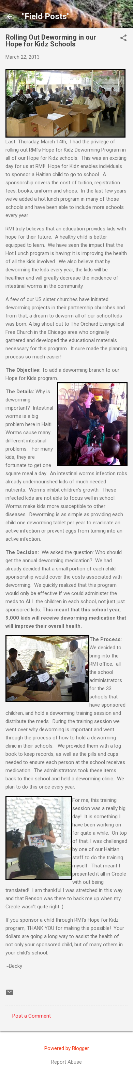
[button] (123, 38)
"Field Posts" (46, 16)
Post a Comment (31, 1016)
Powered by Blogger (66, 1048)
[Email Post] (9, 995)
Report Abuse (66, 1062)
